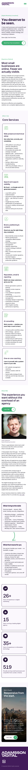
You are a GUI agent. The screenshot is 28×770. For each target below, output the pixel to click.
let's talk (22, 495)
